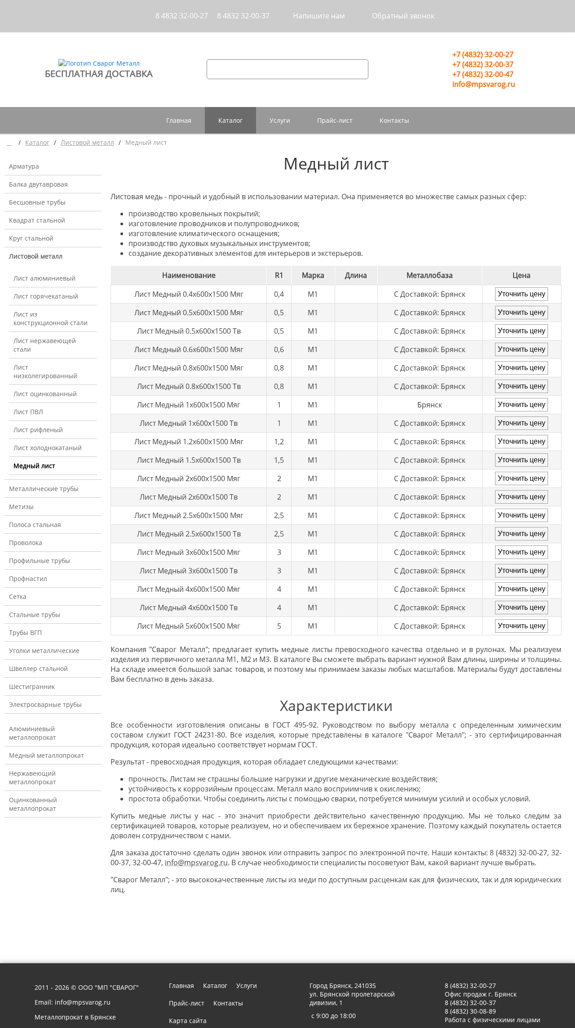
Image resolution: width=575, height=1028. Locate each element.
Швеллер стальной (38, 668)
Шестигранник (32, 686)
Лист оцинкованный (45, 393)
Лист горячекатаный (45, 296)
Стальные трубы (34, 614)
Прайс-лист (335, 120)
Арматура (24, 166)
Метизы (21, 506)
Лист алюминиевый (44, 278)
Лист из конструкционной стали (50, 318)
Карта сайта (188, 1020)
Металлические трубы (44, 488)
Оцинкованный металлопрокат (33, 804)
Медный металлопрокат (46, 755)
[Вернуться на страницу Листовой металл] (118, 920)
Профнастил (28, 578)
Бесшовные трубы (37, 202)
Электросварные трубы (45, 704)
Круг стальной (31, 238)
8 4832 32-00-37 (243, 16)
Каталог (230, 120)
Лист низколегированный (45, 371)
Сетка (18, 596)
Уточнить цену (521, 294)
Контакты (394, 120)
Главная (178, 120)
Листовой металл (35, 256)
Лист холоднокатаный (47, 447)
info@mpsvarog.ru (483, 84)
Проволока (25, 542)
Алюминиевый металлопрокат (32, 733)
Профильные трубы (39, 560)
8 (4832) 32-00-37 (470, 1002)
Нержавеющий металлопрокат (32, 777)
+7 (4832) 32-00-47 (482, 74)
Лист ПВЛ (28, 411)
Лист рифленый (38, 429)
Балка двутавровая (38, 184)
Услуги (280, 120)
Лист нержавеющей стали (44, 344)
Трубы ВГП (25, 632)
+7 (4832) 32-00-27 (482, 54)
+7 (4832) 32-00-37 (482, 64)
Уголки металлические (44, 650)
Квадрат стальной (37, 220)
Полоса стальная (35, 524)
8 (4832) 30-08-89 (470, 1011)
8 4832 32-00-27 (181, 16)
